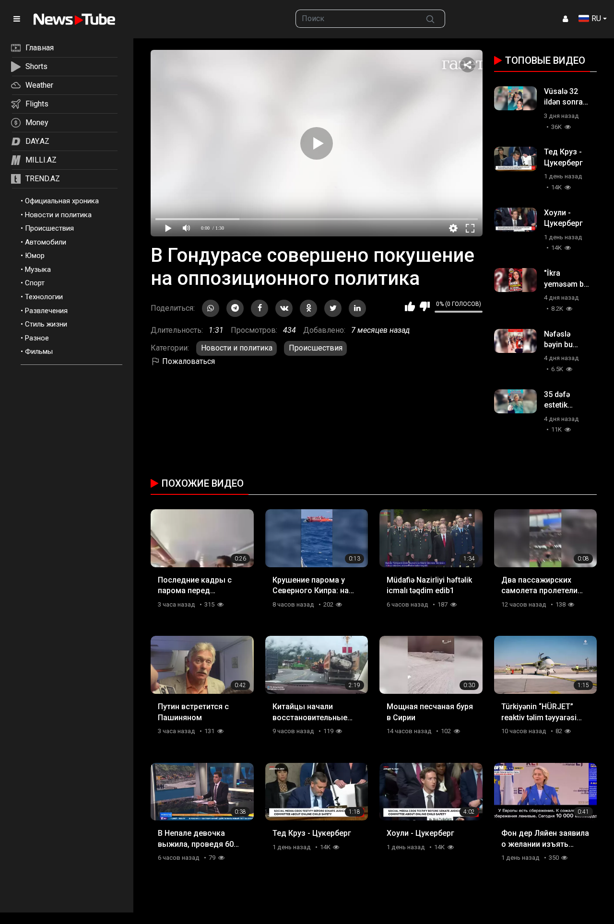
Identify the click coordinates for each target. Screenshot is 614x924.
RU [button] (596, 18)
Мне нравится (410, 306)
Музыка (38, 269)
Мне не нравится (425, 306)
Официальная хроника (62, 201)
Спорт (35, 283)
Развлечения (46, 310)
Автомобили (45, 242)
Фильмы (39, 351)
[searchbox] (356, 19)
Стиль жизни (46, 324)
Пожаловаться (187, 361)
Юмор (35, 255)
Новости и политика (58, 215)
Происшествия (49, 228)
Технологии (44, 296)
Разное (37, 338)
